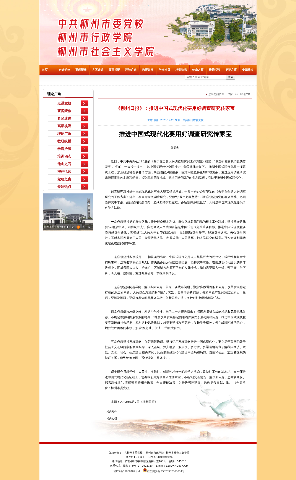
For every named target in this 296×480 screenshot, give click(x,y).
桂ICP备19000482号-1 (128, 471)
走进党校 (64, 69)
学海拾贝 (164, 69)
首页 (45, 69)
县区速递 (97, 69)
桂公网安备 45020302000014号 (166, 471)
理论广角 (131, 69)
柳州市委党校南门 (54, 226)
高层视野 (114, 69)
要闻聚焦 (81, 69)
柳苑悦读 (214, 69)
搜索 (230, 77)
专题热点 (248, 69)
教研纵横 (147, 69)
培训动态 (181, 69)
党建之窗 (231, 69)
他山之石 (197, 69)
